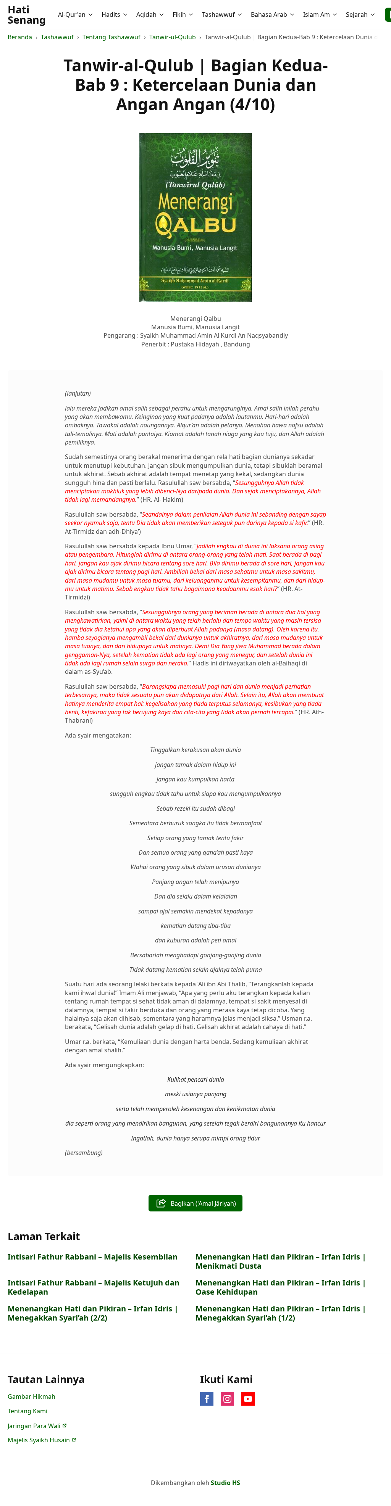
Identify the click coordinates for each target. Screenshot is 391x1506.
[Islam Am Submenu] (335, 14)
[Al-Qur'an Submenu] (91, 14)
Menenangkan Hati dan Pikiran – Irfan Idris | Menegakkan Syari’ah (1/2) (281, 1313)
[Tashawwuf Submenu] (240, 14)
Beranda (20, 37)
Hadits (111, 14)
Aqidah (146, 14)
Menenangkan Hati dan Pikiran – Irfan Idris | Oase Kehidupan (281, 1287)
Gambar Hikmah (31, 1396)
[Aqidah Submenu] (162, 14)
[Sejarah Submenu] (373, 14)
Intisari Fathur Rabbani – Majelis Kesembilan (93, 1256)
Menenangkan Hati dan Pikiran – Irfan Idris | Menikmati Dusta (281, 1261)
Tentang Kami (27, 1411)
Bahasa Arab (269, 14)
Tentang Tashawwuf (111, 37)
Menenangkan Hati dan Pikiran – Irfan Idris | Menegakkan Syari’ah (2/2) (93, 1313)
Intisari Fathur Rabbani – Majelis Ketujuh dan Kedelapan (93, 1287)
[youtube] (248, 1399)
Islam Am (316, 14)
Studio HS (225, 1483)
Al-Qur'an (72, 14)
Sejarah (357, 14)
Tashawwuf (218, 14)
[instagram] (227, 1399)
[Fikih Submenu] (191, 14)
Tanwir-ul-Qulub (172, 37)
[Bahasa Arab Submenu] (293, 14)
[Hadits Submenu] (126, 14)
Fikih (179, 14)
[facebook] (206, 1399)
